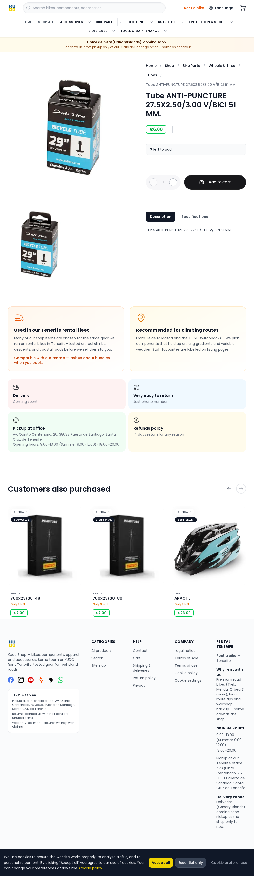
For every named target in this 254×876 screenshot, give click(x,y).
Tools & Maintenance (139, 31)
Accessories (71, 22)
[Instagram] (21, 680)
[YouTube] (31, 680)
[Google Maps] (51, 680)
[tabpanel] (196, 230)
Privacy (139, 685)
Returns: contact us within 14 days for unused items (40, 716)
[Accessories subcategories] (89, 22)
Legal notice (185, 650)
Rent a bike (226, 655)
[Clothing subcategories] (151, 22)
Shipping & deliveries (142, 668)
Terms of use (186, 665)
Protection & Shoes (207, 22)
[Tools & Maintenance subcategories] (165, 31)
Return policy (144, 677)
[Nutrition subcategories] (182, 22)
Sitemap (98, 665)
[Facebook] (11, 680)
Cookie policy (186, 672)
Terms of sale (186, 658)
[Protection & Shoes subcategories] (231, 22)
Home (27, 22)
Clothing (136, 22)
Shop (169, 65)
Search (97, 658)
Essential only (190, 862)
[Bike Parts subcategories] (120, 22)
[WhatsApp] (61, 680)
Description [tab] (160, 216)
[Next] (241, 489)
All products (101, 650)
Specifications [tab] (194, 216)
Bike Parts (105, 22)
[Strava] (41, 680)
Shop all (45, 22)
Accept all (161, 862)
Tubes (151, 75)
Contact (140, 650)
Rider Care (97, 31)
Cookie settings (188, 680)
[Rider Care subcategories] (113, 31)
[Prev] (229, 489)
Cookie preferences (229, 862)
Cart (137, 658)
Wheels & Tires (222, 65)
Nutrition (167, 22)
